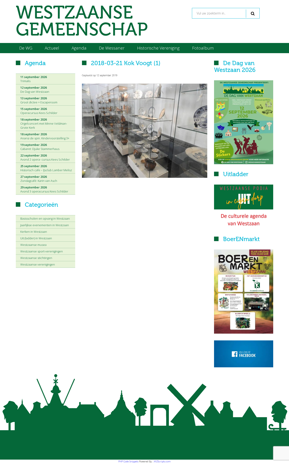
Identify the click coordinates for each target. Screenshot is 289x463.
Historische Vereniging (158, 48)
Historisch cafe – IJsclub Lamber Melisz (46, 168)
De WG (25, 48)
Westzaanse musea (33, 245)
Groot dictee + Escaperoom (38, 100)
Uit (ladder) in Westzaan (36, 238)
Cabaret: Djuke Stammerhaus (39, 147)
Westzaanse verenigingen (37, 264)
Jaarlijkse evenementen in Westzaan (44, 225)
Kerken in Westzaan (33, 232)
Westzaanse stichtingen (36, 258)
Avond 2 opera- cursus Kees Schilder (45, 157)
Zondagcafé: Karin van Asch (38, 179)
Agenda (79, 48)
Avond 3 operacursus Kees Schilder (44, 189)
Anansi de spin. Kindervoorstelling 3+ (44, 136)
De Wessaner (112, 48)
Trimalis (33, 79)
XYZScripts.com (162, 461)
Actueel (52, 48)
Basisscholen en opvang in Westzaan (45, 218)
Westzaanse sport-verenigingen (41, 251)
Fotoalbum (203, 48)
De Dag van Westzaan (34, 89)
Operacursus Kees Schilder (38, 111)
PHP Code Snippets (128, 461)
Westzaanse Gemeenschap (82, 21)
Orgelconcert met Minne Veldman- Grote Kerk (43, 123)
